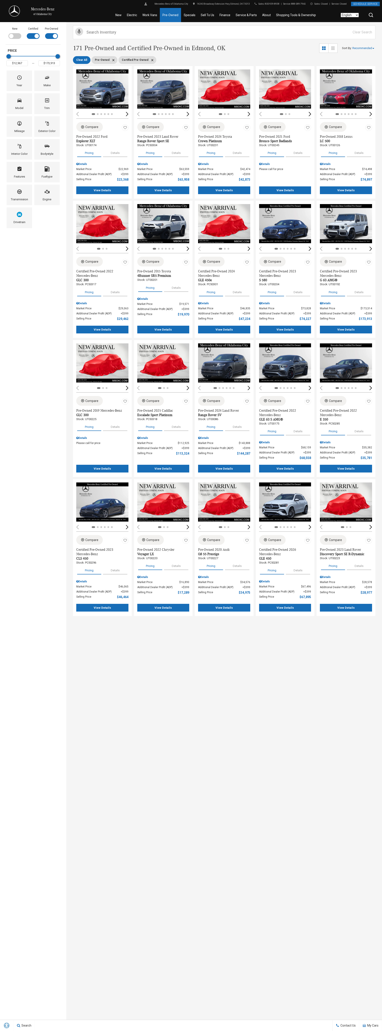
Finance (225, 15)
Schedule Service (365, 4)
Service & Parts (246, 15)
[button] (371, 15)
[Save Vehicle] (125, 127)
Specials (189, 15)
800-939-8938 (272, 4)
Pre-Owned (170, 15)
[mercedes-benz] (14, 11)
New (118, 15)
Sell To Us (207, 15)
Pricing (89, 153)
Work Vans (149, 15)
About (266, 15)
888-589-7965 (298, 4)
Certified (33, 28)
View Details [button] (102, 190)
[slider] (8, 56)
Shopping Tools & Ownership (296, 15)
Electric (132, 15)
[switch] (15, 33)
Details (115, 153)
